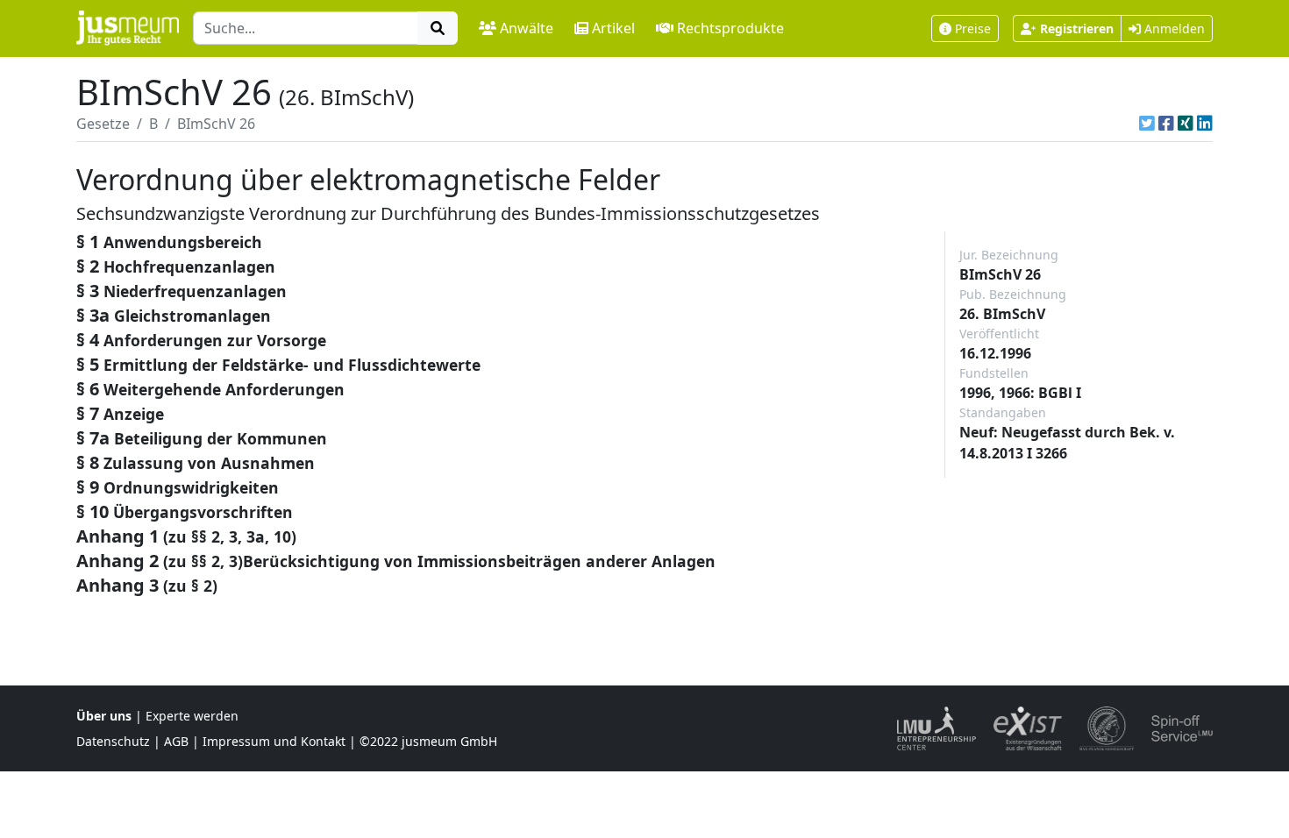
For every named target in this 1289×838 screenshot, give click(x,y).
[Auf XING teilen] (1185, 123)
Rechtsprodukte (730, 28)
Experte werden (192, 715)
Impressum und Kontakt (274, 741)
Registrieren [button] (1077, 28)
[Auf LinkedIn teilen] (1205, 123)
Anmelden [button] (1173, 28)
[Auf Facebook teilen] (1166, 123)
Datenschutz (113, 741)
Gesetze (103, 123)
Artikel (613, 28)
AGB (176, 741)
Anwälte (526, 28)
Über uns (104, 715)
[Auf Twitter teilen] (1147, 123)
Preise (973, 28)
